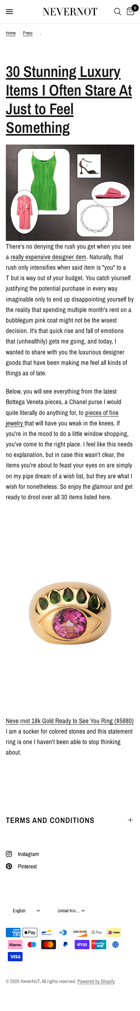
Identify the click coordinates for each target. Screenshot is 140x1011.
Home (11, 33)
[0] (129, 11)
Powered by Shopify (96, 981)
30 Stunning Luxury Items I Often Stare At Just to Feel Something (69, 99)
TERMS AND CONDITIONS (50, 820)
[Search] (117, 11)
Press (28, 33)
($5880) (77, 720)
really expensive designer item (48, 256)
